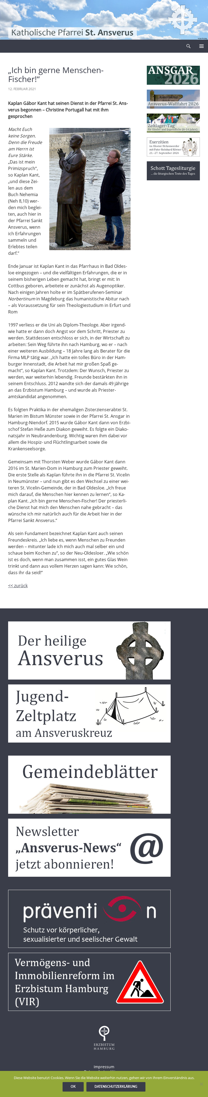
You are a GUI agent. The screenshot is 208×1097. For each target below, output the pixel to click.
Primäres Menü (201, 46)
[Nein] (201, 1084)
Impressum (104, 1066)
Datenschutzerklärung (116, 1086)
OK (73, 1086)
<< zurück (18, 586)
